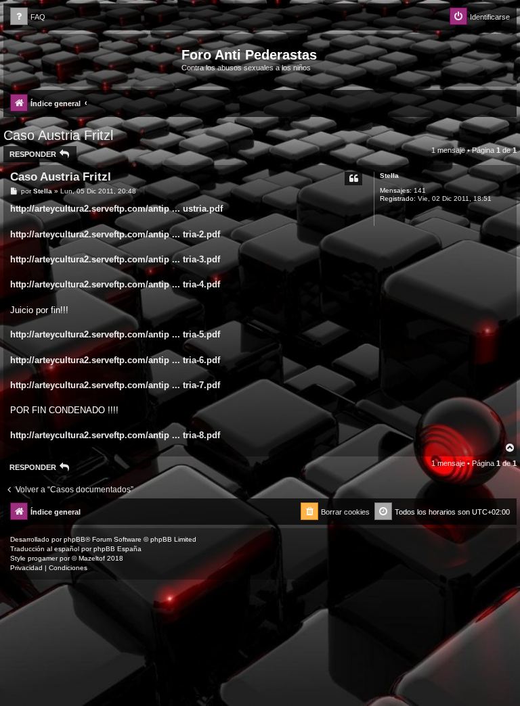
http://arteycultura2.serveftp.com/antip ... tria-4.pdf (115, 284)
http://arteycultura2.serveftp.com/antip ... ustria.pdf (116, 209)
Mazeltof (92, 558)
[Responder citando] (353, 178)
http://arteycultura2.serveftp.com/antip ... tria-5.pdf (115, 334)
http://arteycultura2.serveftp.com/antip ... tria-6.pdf (115, 360)
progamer (43, 558)
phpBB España (117, 548)
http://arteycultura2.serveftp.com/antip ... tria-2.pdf (115, 234)
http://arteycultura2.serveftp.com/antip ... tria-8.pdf (115, 435)
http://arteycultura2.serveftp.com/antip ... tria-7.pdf (115, 385)
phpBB (74, 539)
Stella (389, 175)
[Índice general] (94, 58)
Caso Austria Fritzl (58, 135)
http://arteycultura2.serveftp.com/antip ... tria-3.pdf (115, 259)
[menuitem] (27, 17)
